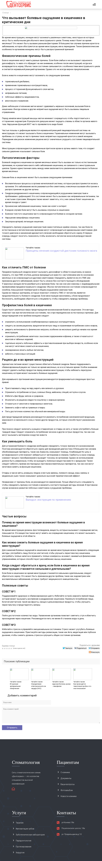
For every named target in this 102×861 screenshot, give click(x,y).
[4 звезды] (9, 648)
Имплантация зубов (25, 829)
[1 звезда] (3, 648)
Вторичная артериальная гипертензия (15, 686)
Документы (66, 778)
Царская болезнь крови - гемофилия (61, 685)
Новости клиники (68, 796)
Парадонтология (23, 840)
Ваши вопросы (68, 784)
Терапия (19, 823)
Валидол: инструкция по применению (48, 499)
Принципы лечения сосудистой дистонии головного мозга (61, 250)
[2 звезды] (5, 648)
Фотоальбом (67, 790)
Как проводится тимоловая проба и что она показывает (82, 686)
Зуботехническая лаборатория (30, 835)
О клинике (65, 772)
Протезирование (23, 846)
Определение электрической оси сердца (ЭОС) (38, 686)
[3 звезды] (7, 648)
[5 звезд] (11, 648)
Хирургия (20, 852)
